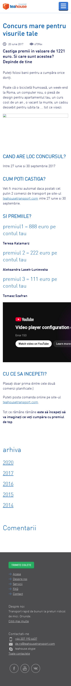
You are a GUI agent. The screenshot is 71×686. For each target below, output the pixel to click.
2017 (8, 473)
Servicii (18, 584)
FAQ (15, 589)
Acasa (17, 574)
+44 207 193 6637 (26, 639)
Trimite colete (21, 565)
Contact (18, 594)
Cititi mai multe (19, 621)
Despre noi (20, 579)
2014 (8, 505)
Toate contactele (19, 653)
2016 (8, 484)
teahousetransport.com (20, 198)
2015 (8, 495)
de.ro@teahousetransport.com (35, 643)
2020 (8, 463)
